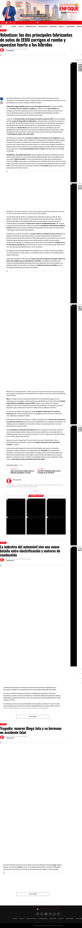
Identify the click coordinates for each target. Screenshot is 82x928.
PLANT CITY (21, 26)
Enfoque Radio (53, 26)
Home (21, 465)
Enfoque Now (10, 50)
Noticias (13, 26)
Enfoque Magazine (43, 26)
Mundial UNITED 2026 (31, 26)
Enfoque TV (61, 26)
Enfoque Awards (71, 26)
